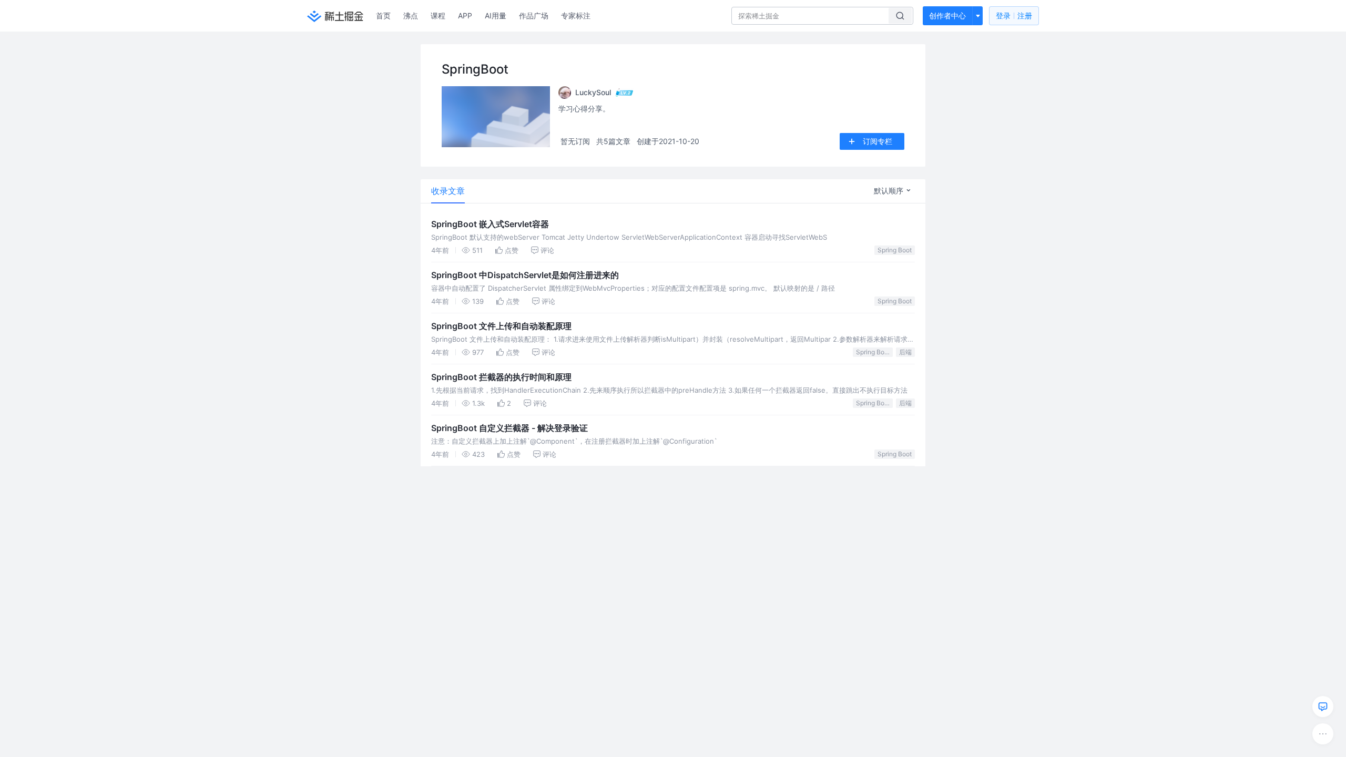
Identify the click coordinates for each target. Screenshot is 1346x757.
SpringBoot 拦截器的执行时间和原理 (501, 377)
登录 (1014, 15)
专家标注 (575, 15)
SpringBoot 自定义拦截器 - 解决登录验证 (509, 428)
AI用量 (495, 15)
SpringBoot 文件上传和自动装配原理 (501, 326)
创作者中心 (947, 15)
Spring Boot (895, 250)
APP (465, 15)
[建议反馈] (1322, 706)
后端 (905, 352)
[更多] (1322, 733)
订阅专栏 (877, 141)
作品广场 (533, 15)
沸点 (410, 15)
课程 (438, 15)
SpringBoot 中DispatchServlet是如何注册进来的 (525, 275)
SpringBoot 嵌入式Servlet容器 (490, 224)
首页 (383, 15)
